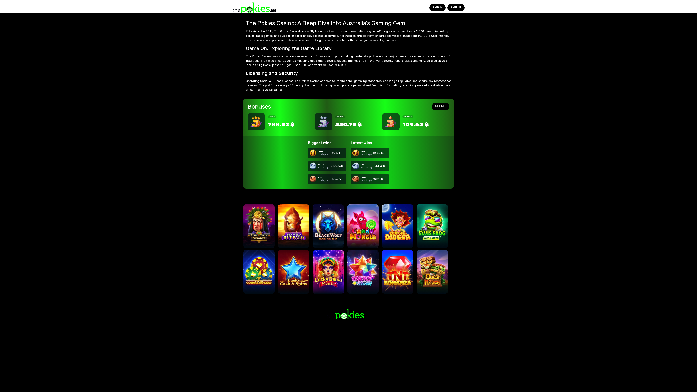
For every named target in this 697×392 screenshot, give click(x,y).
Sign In (437, 7)
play (258, 231)
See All (441, 106)
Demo (259, 241)
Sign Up (456, 7)
